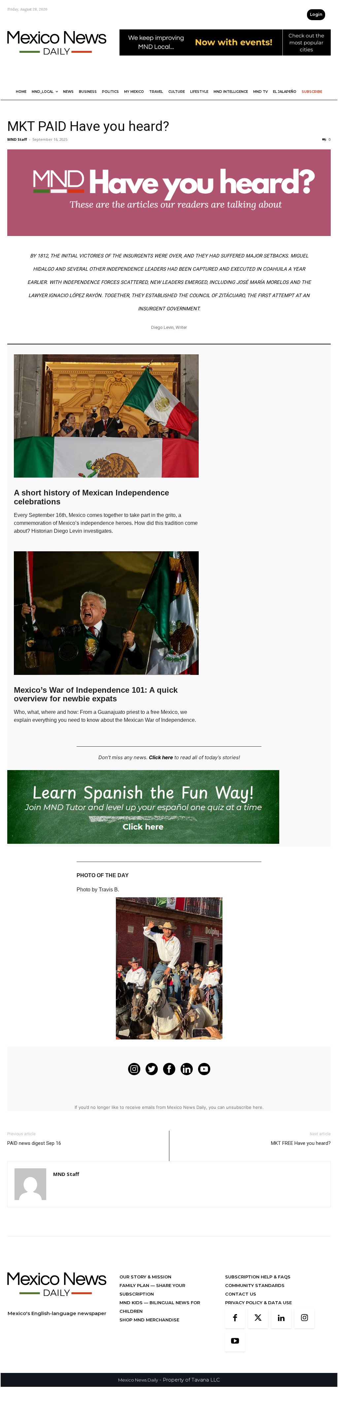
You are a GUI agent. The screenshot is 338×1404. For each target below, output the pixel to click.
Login (316, 14)
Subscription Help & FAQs (257, 1276)
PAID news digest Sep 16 (34, 1143)
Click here (161, 757)
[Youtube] (235, 1341)
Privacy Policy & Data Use (258, 1302)
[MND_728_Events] (225, 61)
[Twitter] (258, 1318)
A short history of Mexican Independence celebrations (91, 497)
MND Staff (17, 139)
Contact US (240, 1294)
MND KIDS (131, 1302)
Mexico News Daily (138, 1380)
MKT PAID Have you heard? (88, 126)
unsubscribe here (244, 1107)
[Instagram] (304, 1318)
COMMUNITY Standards (255, 1285)
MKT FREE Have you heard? (301, 1143)
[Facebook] (235, 1318)
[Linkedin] (281, 1318)
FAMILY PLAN (135, 1285)
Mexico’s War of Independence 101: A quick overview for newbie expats (96, 694)
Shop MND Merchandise (149, 1319)
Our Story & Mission (145, 1276)
